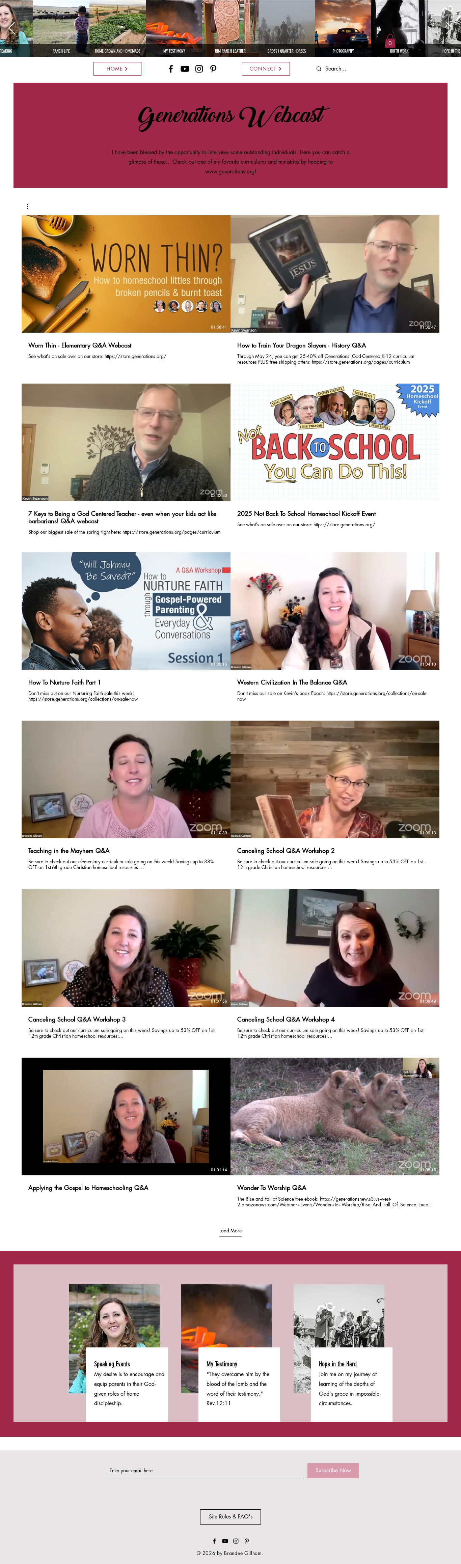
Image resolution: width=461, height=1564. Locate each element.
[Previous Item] (12, 28)
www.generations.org (229, 171)
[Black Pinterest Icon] (213, 69)
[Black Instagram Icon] (199, 69)
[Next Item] (449, 28)
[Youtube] (185, 69)
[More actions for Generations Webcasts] (31, 206)
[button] (390, 41)
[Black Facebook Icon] (171, 69)
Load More (230, 1231)
